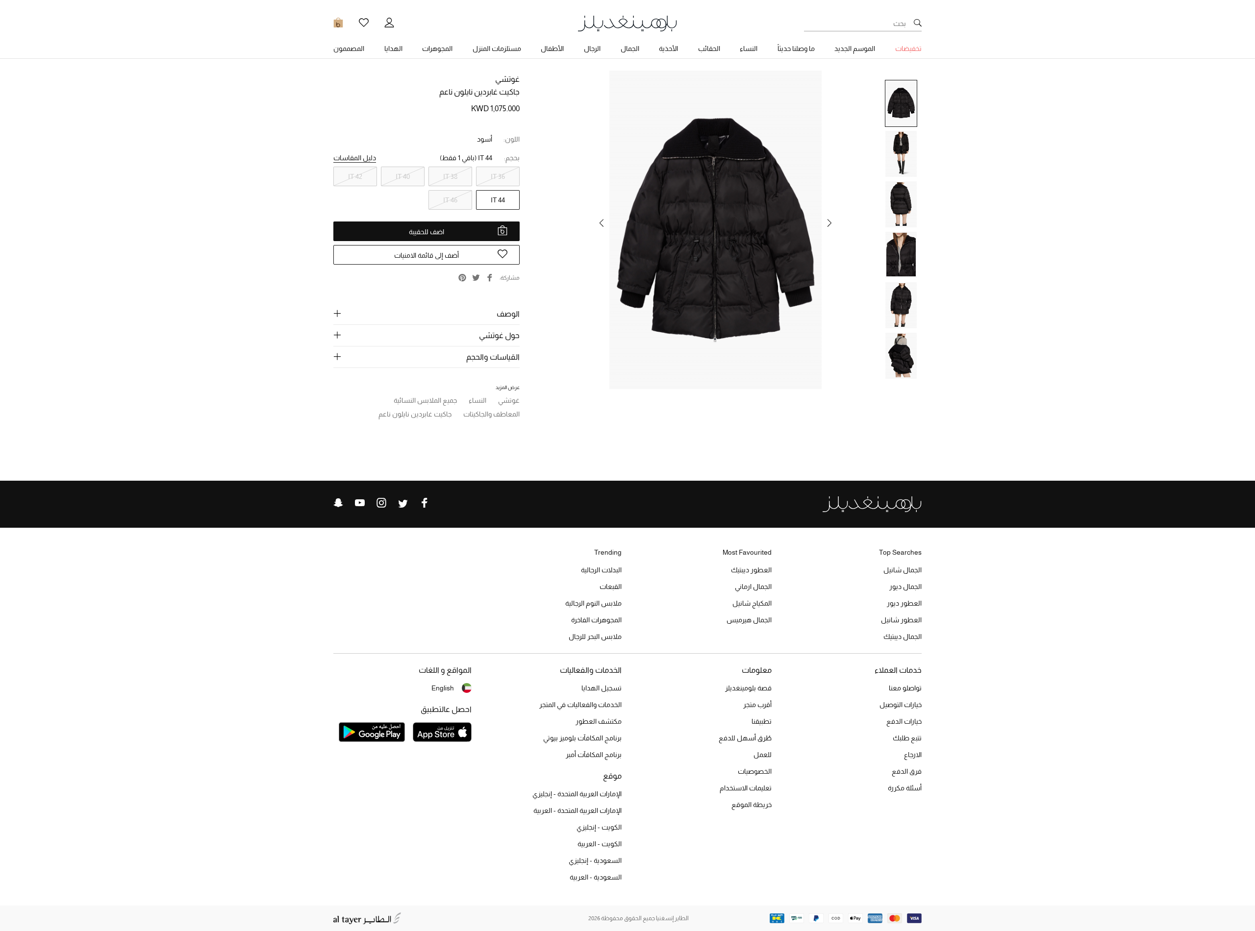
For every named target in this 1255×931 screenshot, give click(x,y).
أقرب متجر (757, 705)
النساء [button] (748, 48)
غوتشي (507, 79)
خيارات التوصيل (900, 705)
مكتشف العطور (599, 721)
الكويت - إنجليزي (599, 827)
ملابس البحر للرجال (595, 636)
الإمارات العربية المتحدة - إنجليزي (577, 794)
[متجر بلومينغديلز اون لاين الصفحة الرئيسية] (627, 23)
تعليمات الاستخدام (746, 788)
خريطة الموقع (751, 804)
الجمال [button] (630, 48)
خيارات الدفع (904, 721)
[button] (829, 223)
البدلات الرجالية (601, 570)
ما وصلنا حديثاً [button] (796, 48)
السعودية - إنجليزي (595, 860)
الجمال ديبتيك (902, 636)
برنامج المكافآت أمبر (594, 755)
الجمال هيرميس (749, 620)
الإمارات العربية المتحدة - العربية (577, 810)
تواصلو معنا (905, 688)
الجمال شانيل (902, 570)
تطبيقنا (762, 721)
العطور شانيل (901, 620)
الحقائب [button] (709, 48)
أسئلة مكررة (905, 788)
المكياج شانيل (752, 603)
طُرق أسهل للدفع (745, 738)
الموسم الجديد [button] (854, 48)
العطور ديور (904, 603)
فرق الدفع (907, 771)
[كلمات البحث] (918, 23)
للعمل (762, 755)
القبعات (611, 586)
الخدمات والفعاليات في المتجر (580, 705)
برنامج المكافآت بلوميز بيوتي (582, 738)
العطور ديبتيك (751, 570)
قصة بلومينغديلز (748, 688)
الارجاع (913, 755)
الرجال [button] (592, 48)
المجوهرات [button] (437, 48)
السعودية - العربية (596, 877)
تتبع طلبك (907, 738)
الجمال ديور (905, 586)
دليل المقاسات (354, 158)
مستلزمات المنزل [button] (497, 48)
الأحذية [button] (668, 48)
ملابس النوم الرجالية (593, 603)
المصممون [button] (348, 48)
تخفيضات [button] (908, 48)
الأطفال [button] (552, 48)
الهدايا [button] (393, 48)
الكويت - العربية (599, 844)
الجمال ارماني (753, 586)
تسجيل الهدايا (601, 688)
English (442, 688)
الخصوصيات (755, 771)
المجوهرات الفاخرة (596, 620)
